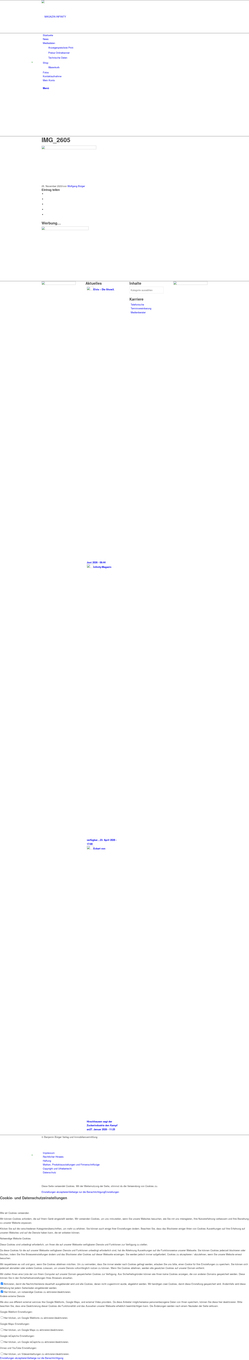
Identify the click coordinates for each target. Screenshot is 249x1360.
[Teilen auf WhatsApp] (46, 204)
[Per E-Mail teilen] (46, 214)
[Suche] (44, 84)
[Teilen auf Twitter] (46, 199)
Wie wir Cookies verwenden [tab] (14, 1213)
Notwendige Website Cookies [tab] (15, 1238)
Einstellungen (112, 1192)
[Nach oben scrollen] (1, 1180)
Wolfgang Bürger (76, 186)
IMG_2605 (56, 139)
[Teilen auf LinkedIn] (46, 209)
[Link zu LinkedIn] (44, 1145)
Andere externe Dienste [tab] (12, 1296)
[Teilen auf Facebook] (46, 193)
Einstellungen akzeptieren (55, 1192)
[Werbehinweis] (65, 229)
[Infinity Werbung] (59, 284)
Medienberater (138, 312)
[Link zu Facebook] (44, 1141)
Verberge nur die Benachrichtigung (87, 1192)
